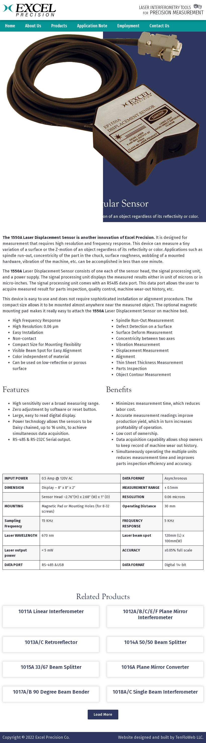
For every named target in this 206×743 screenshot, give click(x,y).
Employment (128, 26)
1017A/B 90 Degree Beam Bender (51, 692)
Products (59, 26)
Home (10, 26)
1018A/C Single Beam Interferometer (155, 692)
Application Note (92, 26)
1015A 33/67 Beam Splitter (51, 667)
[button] (103, 714)
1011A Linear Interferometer (51, 611)
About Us (33, 26)
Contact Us (159, 26)
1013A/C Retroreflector (51, 642)
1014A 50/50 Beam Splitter (155, 642)
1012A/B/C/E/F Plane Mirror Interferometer (155, 614)
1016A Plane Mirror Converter (155, 667)
